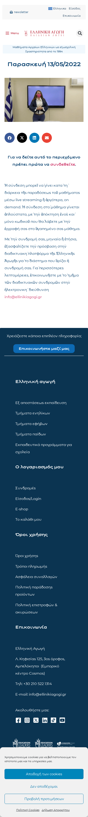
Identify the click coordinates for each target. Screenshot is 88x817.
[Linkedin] (45, 720)
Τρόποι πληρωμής (31, 566)
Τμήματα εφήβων (31, 424)
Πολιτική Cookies (27, 810)
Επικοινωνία (72, 15)
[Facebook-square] (18, 720)
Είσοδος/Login (28, 499)
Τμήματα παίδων (30, 434)
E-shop (21, 509)
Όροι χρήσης (26, 556)
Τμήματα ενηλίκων (32, 413)
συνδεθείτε (62, 164)
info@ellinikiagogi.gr (23, 297)
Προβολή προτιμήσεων (44, 799)
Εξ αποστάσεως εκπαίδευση (41, 403)
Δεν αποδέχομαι (44, 786)
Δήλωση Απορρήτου (56, 810)
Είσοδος (75, 8)
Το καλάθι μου (28, 519)
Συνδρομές (25, 488)
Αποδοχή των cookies (44, 774)
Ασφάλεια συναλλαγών (36, 577)
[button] (79, 33)
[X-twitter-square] (36, 720)
